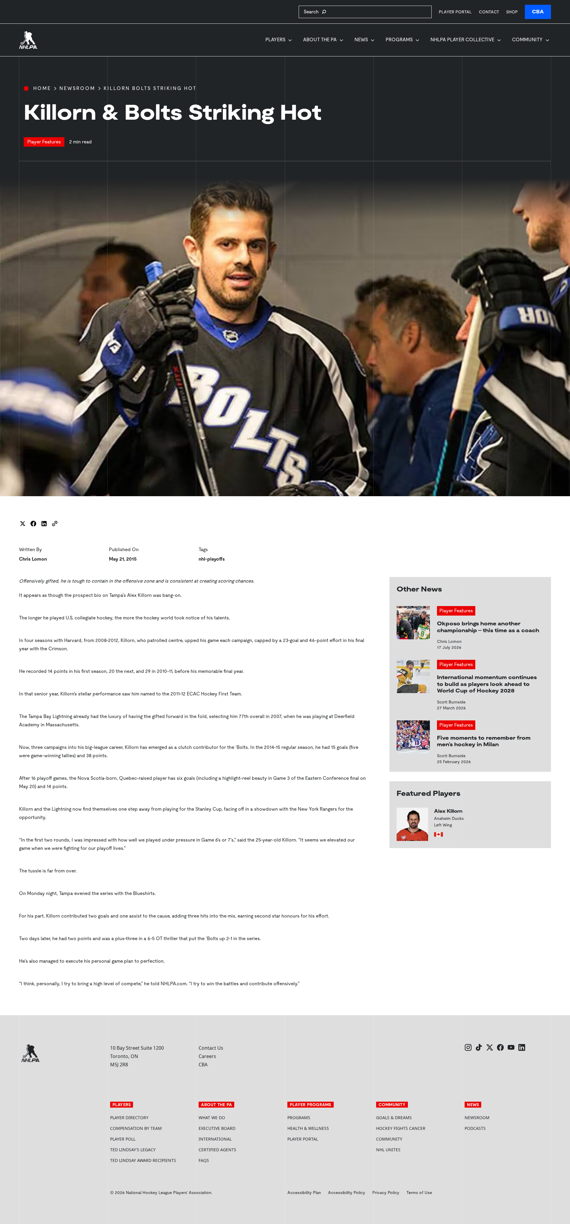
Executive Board (217, 1128)
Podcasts (475, 1128)
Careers (207, 1056)
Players (275, 39)
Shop (512, 11)
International (215, 1139)
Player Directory (129, 1117)
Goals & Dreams (394, 1117)
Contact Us (211, 1048)
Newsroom (77, 88)
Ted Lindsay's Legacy (133, 1149)
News (361, 39)
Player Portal (455, 11)
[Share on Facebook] (33, 523)
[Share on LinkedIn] (44, 523)
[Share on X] (22, 523)
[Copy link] (54, 523)
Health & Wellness (308, 1128)
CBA (538, 12)
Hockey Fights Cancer (400, 1128)
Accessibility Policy (346, 1192)
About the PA (320, 39)
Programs (399, 39)
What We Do (212, 1117)
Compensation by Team (136, 1128)
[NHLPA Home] (28, 40)
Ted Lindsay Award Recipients (143, 1160)
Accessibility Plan (304, 1192)
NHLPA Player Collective (462, 39)
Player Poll (122, 1139)
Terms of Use (419, 1192)
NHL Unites (410, 1149)
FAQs (204, 1160)
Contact (489, 12)
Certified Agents (217, 1149)
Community (527, 39)
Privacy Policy (385, 1192)
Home (42, 88)
